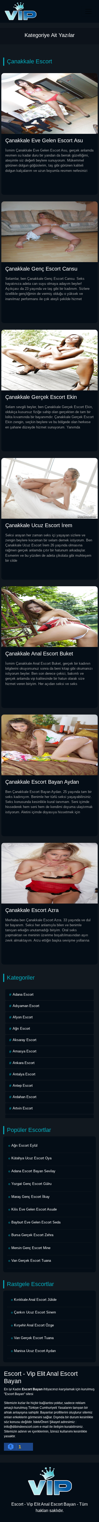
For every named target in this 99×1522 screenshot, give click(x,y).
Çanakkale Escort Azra (32, 910)
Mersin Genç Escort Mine (30, 1248)
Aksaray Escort (24, 1040)
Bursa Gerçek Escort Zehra (32, 1235)
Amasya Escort (24, 1051)
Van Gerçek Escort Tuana (31, 1261)
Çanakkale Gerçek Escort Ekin (41, 397)
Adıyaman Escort (26, 1006)
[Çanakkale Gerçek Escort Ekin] (49, 359)
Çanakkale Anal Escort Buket (39, 653)
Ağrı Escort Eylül (24, 1145)
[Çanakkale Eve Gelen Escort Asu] (49, 103)
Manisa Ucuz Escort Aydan (35, 1351)
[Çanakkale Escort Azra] (49, 873)
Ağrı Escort (21, 1029)
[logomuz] (49, 1481)
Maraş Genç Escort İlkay (30, 1197)
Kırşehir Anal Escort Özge (34, 1325)
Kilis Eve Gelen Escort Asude (34, 1209)
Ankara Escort (24, 1063)
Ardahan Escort (24, 1097)
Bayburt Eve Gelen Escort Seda (35, 1222)
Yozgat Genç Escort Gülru (31, 1184)
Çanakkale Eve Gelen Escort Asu (44, 140)
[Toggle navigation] (88, 11)
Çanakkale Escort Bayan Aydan (42, 782)
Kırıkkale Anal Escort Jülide (35, 1300)
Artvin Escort (23, 1108)
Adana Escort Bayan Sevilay (33, 1171)
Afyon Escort (23, 1017)
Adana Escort (23, 994)
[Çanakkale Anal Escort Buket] (49, 616)
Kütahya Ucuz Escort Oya (31, 1158)
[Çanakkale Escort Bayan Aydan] (49, 744)
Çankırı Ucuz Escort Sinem (35, 1312)
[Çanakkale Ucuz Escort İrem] (49, 488)
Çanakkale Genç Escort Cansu (41, 269)
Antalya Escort (24, 1074)
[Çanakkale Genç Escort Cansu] (49, 231)
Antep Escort (23, 1086)
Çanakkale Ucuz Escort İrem (38, 525)
